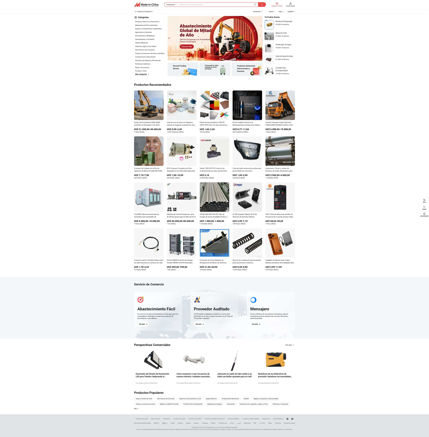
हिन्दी (255, 423)
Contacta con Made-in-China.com (215, 419)
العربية (239, 423)
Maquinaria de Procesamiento (146, 25)
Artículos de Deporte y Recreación (148, 60)
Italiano (213, 423)
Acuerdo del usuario (179, 419)
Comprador (257, 11)
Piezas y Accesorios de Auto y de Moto (150, 53)
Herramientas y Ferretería (144, 39)
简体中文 (156, 423)
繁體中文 (165, 423)
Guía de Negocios (278, 419)
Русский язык (223, 423)
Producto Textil (140, 71)
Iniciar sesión (290, 6)
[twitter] (292, 419)
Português (205, 423)
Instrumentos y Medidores (145, 36)
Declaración (166, 419)
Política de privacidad (195, 419)
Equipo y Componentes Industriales (148, 28)
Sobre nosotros (155, 419)
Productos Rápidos (233, 419)
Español (188, 423)
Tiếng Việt (278, 423)
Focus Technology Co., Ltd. (211, 427)
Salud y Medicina (141, 43)
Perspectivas (266, 419)
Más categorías (141, 74)
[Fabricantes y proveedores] (146, 4)
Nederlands (247, 423)
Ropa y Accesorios (142, 67)
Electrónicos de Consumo (145, 50)
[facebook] (287, 419)
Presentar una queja (142, 419)
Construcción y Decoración (145, 57)
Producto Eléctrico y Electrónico (147, 21)
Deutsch (196, 423)
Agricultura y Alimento (143, 32)
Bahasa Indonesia (289, 423)
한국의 (232, 423)
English (148, 423)
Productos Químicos (142, 64)
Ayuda (271, 11)
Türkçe (270, 423)
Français (180, 423)
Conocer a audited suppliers (250, 419)
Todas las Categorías (144, 11)
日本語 (173, 423)
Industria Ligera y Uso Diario (145, 46)
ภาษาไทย (262, 423)
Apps (280, 11)
